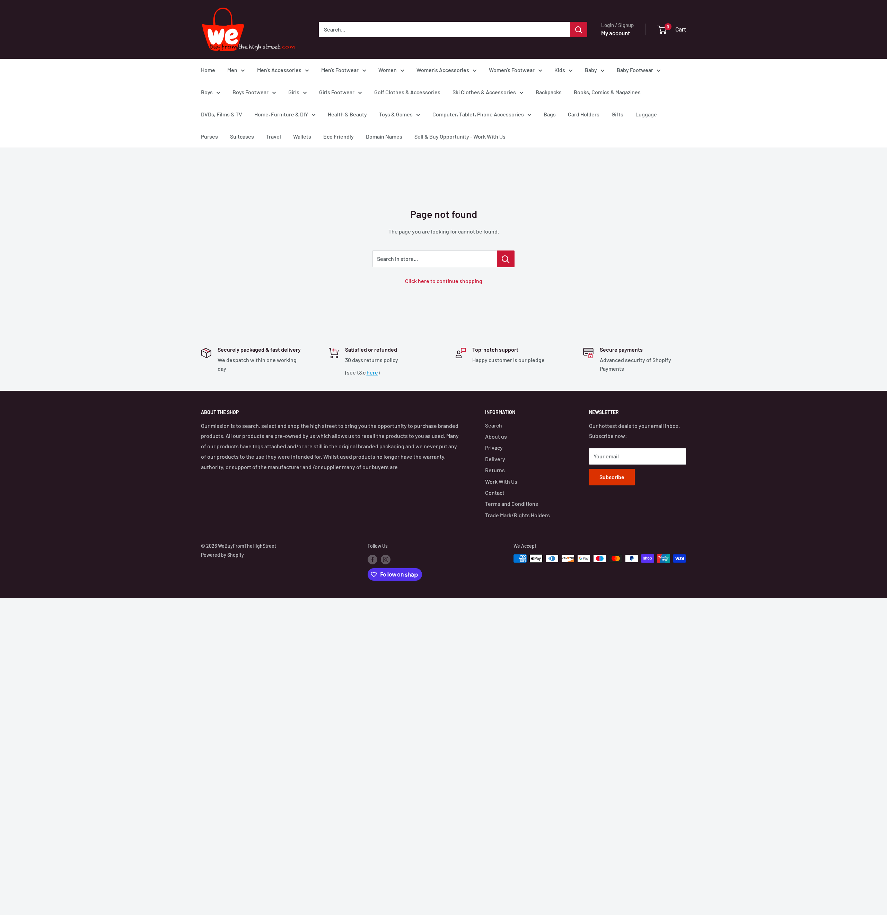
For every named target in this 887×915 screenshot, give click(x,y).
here (372, 372)
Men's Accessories (279, 70)
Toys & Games (396, 114)
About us (496, 436)
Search (493, 425)
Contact (494, 492)
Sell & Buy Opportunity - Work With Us (460, 136)
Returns (495, 470)
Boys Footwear (250, 92)
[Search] (578, 29)
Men (232, 70)
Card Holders (583, 114)
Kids (559, 70)
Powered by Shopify (222, 555)
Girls (293, 92)
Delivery (495, 459)
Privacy (494, 447)
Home (208, 70)
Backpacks (549, 92)
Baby (591, 70)
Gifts (617, 114)
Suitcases (242, 136)
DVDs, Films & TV (221, 114)
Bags (550, 114)
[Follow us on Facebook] (372, 559)
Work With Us (501, 481)
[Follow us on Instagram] (385, 559)
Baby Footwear (635, 70)
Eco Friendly (338, 136)
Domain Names (384, 136)
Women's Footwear (512, 70)
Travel (273, 136)
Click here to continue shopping (443, 281)
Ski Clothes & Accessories (484, 92)
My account (615, 32)
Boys (207, 92)
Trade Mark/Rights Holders (517, 515)
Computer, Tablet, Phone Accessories (478, 114)
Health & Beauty (347, 114)
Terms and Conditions (511, 503)
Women (387, 70)
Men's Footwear (340, 70)
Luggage (646, 114)
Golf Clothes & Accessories (407, 92)
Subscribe (611, 477)
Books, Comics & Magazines (607, 92)
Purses (209, 136)
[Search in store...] (506, 258)
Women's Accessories (442, 70)
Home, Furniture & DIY (281, 114)
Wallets (302, 136)
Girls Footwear (336, 92)
